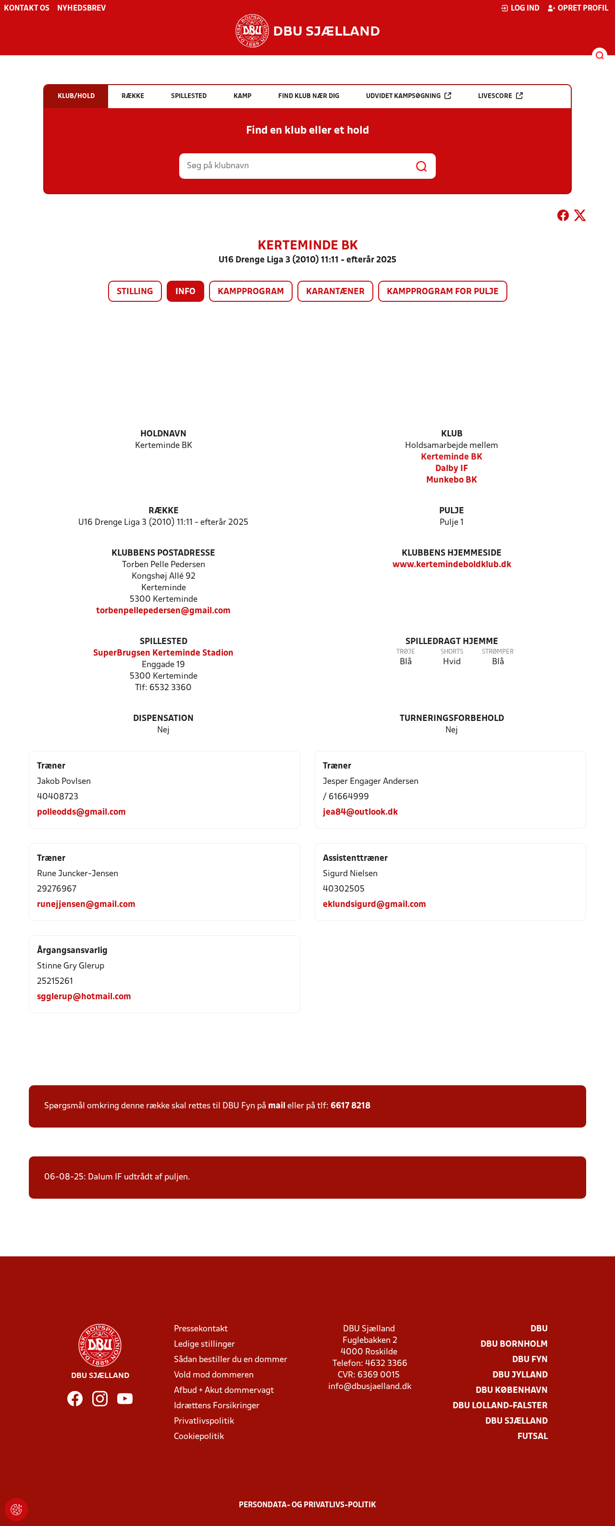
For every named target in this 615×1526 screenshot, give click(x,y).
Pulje (451, 511)
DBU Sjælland (516, 1421)
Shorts (452, 652)
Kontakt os (26, 8)
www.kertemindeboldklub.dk (452, 565)
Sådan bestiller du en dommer (230, 1360)
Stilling (135, 292)
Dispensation (163, 719)
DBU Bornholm (514, 1344)
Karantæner (335, 292)
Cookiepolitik (199, 1437)
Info (185, 292)
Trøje (405, 652)
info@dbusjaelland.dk (369, 1387)
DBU (539, 1329)
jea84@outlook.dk (360, 812)
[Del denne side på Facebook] (563, 217)
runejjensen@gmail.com (86, 905)
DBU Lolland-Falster (500, 1406)
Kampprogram (251, 292)
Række (163, 511)
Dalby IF (451, 469)
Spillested (163, 642)
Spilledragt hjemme (452, 642)
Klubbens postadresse (163, 553)
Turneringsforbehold (452, 719)
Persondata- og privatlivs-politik (307, 1505)
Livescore (495, 96)
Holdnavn (163, 434)
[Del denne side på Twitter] (580, 217)
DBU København (512, 1391)
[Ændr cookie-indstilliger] (16, 1509)
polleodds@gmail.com (81, 812)
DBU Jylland (520, 1375)
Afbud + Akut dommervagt (224, 1391)
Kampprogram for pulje (443, 292)
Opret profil (583, 8)
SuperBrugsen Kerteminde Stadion (163, 653)
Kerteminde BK (451, 457)
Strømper (498, 652)
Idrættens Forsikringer (216, 1406)
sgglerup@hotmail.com (84, 997)
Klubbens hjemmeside (452, 553)
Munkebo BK (451, 480)
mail (276, 1106)
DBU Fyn (530, 1360)
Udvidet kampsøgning (403, 96)
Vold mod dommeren (214, 1375)
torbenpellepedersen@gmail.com (163, 611)
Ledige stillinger (204, 1344)
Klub (452, 434)
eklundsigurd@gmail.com (374, 905)
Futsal (532, 1437)
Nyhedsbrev (81, 8)
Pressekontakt (201, 1329)
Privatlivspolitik (204, 1421)
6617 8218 (350, 1106)
